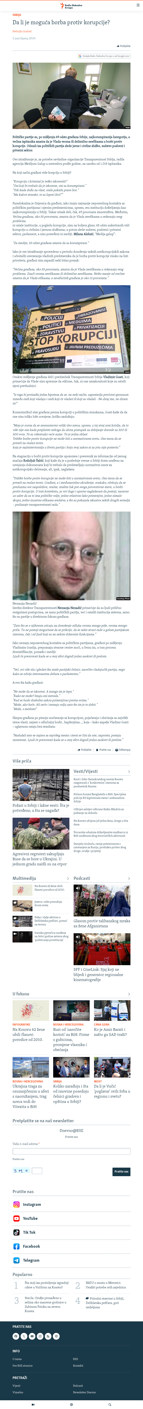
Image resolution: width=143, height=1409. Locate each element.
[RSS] (48, 1336)
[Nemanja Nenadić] (71, 599)
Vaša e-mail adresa (26, 1144)
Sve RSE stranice (23, 1365)
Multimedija (24, 878)
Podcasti (82, 878)
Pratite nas (121, 1171)
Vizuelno (18, 1392)
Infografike (21, 1024)
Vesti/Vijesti (86, 771)
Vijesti (16, 1386)
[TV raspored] (56, 1336)
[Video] (33, 1404)
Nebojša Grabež (22, 31)
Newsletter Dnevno (84, 1392)
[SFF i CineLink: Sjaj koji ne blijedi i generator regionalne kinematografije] (102, 949)
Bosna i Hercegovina (68, 1024)
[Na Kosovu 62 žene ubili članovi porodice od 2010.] (22, 890)
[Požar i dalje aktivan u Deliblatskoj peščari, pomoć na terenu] (22, 921)
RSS (75, 1359)
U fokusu (21, 994)
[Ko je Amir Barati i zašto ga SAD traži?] (112, 1010)
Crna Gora (101, 1024)
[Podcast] (71, 1404)
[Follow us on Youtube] (32, 1336)
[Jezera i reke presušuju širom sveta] (22, 905)
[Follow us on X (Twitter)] (24, 1336)
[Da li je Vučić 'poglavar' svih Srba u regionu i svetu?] (112, 1067)
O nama (17, 1359)
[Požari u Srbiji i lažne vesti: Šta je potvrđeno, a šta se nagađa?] (41, 785)
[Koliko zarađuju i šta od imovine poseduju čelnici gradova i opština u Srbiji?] (71, 1067)
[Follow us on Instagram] (40, 1336)
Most (98, 1081)
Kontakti (78, 1365)
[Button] (124, 46)
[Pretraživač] (110, 1404)
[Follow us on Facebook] (16, 1336)
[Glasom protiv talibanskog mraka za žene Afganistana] (102, 900)
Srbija (17, 15)
